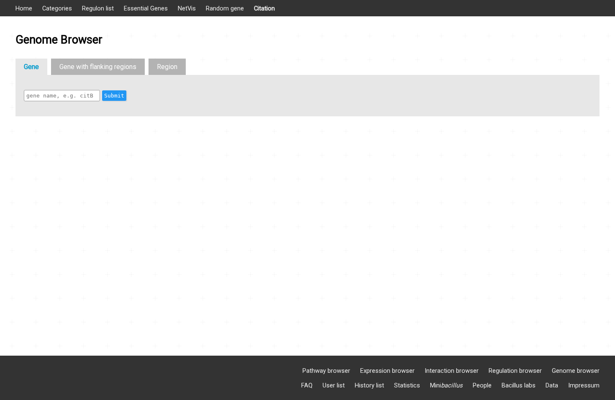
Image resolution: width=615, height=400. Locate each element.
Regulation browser (515, 370)
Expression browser (387, 370)
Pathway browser (326, 370)
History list (369, 385)
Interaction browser (452, 370)
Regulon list (98, 8)
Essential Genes (146, 8)
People (482, 385)
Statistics (407, 385)
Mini (446, 385)
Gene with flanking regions (97, 67)
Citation (264, 8)
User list (334, 385)
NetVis (187, 8)
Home (23, 8)
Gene (31, 67)
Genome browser (576, 370)
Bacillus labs (519, 385)
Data (552, 385)
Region (167, 67)
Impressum (584, 385)
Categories (57, 8)
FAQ (307, 385)
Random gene (225, 8)
